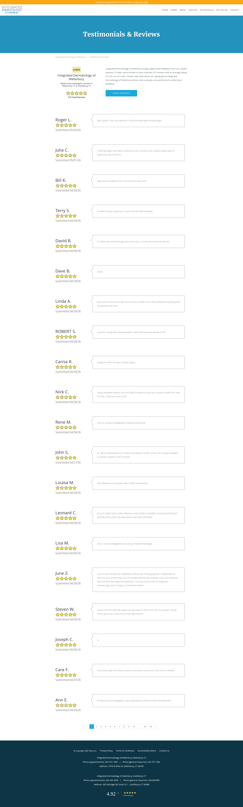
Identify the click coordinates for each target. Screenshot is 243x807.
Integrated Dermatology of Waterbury (70, 57)
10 (134, 726)
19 (151, 726)
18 (145, 726)
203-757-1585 (141, 2)
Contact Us (164, 750)
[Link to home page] (11, 9)
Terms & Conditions (125, 750)
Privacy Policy (106, 750)
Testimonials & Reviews (99, 57)
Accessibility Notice (147, 750)
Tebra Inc (92, 750)
